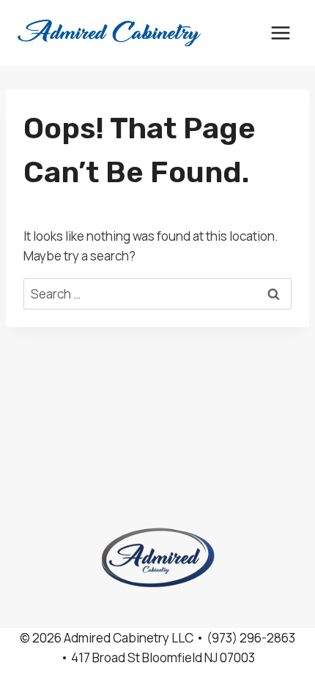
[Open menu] (280, 33)
